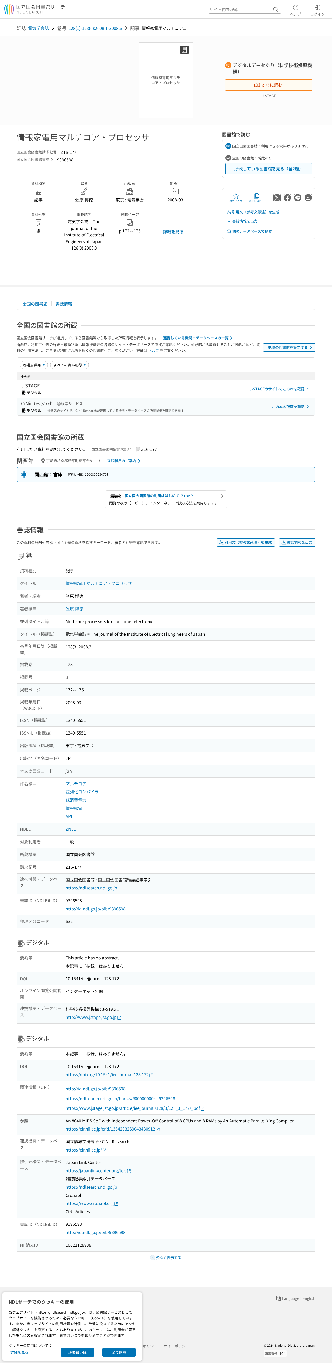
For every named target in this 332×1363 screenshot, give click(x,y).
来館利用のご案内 (121, 460)
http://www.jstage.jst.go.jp (91, 1017)
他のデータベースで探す (252, 231)
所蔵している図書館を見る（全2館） (268, 168)
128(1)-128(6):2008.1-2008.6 (95, 28)
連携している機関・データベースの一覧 (196, 337)
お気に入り (235, 201)
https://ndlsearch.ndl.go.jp (91, 888)
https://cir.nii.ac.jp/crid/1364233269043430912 (110, 1129)
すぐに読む (271, 85)
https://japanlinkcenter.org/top (96, 1170)
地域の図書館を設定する (288, 347)
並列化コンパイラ (82, 791)
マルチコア (76, 783)
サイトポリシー (176, 1345)
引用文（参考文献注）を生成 (255, 211)
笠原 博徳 (74, 608)
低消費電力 (76, 800)
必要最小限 (77, 1352)
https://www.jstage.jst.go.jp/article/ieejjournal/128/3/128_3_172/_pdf (133, 1108)
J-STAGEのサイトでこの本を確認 (277, 388)
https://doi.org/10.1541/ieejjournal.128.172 (107, 1074)
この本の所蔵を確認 (288, 406)
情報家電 (74, 808)
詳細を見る (173, 231)
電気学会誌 (38, 28)
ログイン (317, 13)
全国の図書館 (35, 304)
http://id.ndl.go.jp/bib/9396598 (96, 909)
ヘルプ (295, 13)
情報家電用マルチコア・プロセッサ (99, 583)
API (69, 816)
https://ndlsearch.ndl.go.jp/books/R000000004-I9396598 (120, 1098)
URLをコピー (256, 201)
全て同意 (119, 1352)
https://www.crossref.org (90, 1203)
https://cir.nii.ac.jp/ (84, 1150)
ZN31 (71, 829)
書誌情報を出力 (245, 220)
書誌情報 (64, 304)
